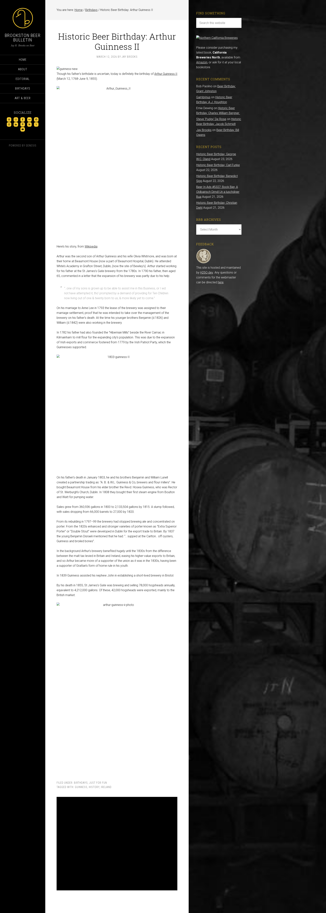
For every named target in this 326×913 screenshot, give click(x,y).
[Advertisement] (117, 843)
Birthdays (81, 782)
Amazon (201, 62)
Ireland (106, 787)
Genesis (31, 145)
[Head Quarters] (203, 262)
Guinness (81, 787)
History (94, 787)
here (221, 282)
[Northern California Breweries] (217, 38)
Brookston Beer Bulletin (23, 38)
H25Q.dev (206, 272)
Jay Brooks (203, 130)
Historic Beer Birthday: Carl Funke (218, 165)
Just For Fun (98, 782)
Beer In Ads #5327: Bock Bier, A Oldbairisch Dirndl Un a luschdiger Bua (217, 192)
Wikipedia (91, 246)
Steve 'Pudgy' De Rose (211, 119)
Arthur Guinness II (165, 74)
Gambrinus (203, 97)
